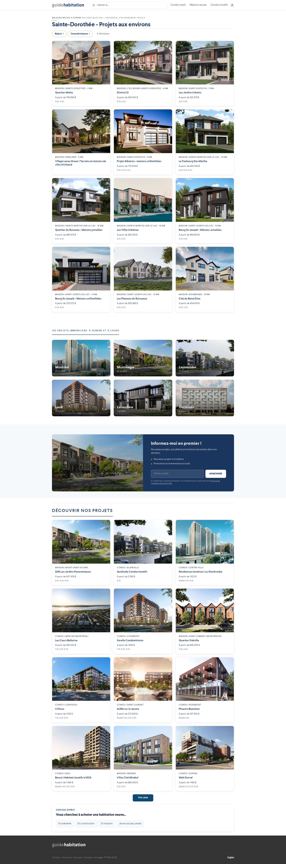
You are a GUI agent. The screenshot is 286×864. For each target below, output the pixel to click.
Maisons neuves (198, 5)
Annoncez (67, 857)
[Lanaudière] (143, 398)
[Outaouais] (205, 398)
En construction (86, 823)
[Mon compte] (232, 5)
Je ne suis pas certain (130, 823)
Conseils (88, 857)
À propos (77, 857)
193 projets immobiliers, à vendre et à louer (85, 331)
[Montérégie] (143, 358)
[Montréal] (81, 358)
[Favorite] (105, 45)
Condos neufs (178, 5)
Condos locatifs (219, 5)
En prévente (64, 823)
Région (59, 34)
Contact (56, 857)
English (230, 857)
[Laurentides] (205, 358)
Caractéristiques (80, 34)
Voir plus (143, 797)
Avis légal (98, 857)
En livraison (107, 823)
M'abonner (215, 474)
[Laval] (81, 398)
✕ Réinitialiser (103, 34)
